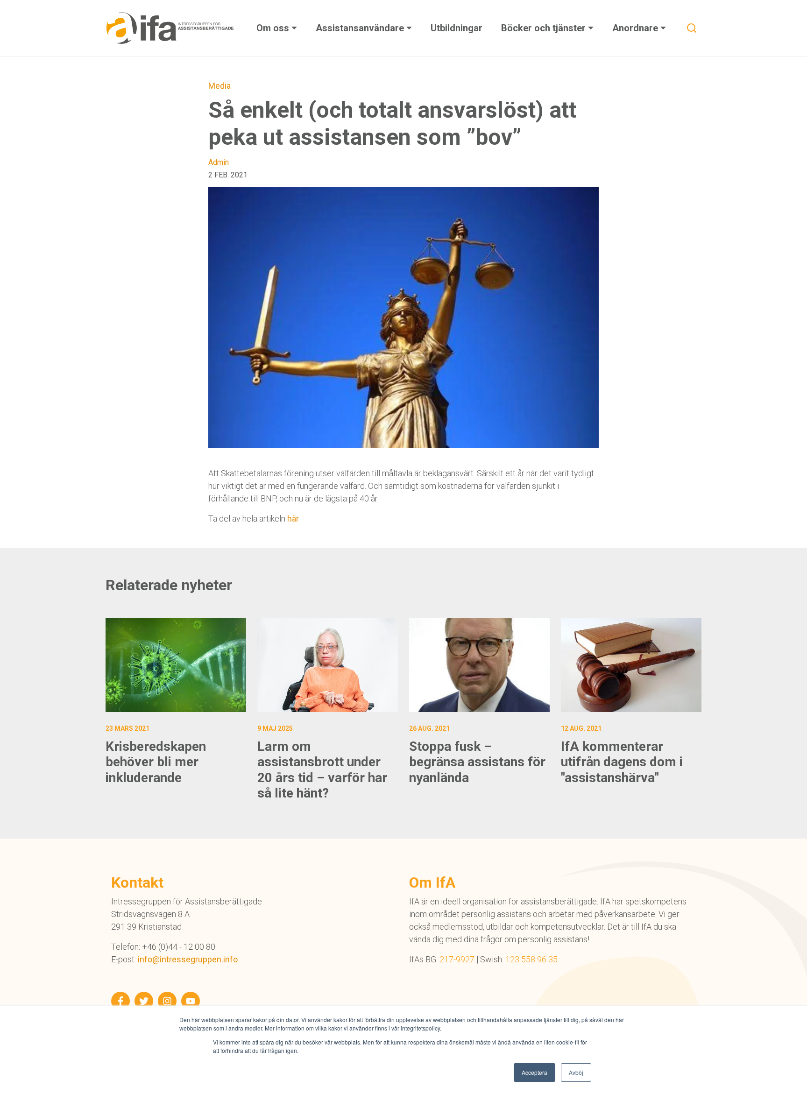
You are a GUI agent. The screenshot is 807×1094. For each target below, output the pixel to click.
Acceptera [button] (534, 1072)
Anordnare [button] (636, 28)
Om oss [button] (273, 28)
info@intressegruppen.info (188, 959)
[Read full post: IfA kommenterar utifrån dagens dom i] (631, 665)
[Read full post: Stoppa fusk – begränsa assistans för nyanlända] (479, 665)
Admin (218, 162)
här (293, 518)
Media (219, 86)
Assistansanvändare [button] (361, 28)
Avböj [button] (576, 1072)
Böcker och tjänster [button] (544, 28)
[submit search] (691, 28)
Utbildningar (456, 28)
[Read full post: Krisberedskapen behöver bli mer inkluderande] (176, 665)
